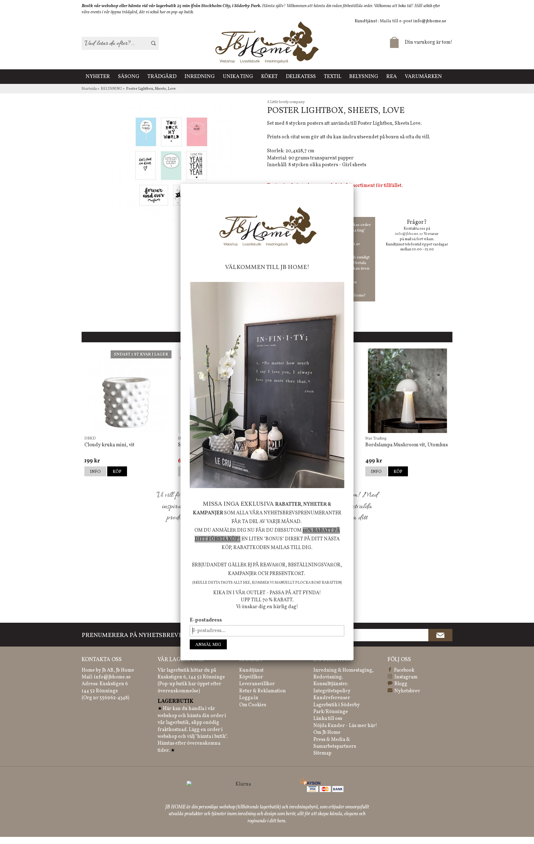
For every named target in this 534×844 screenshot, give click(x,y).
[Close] (353, 183)
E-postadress (206, 620)
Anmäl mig (208, 645)
